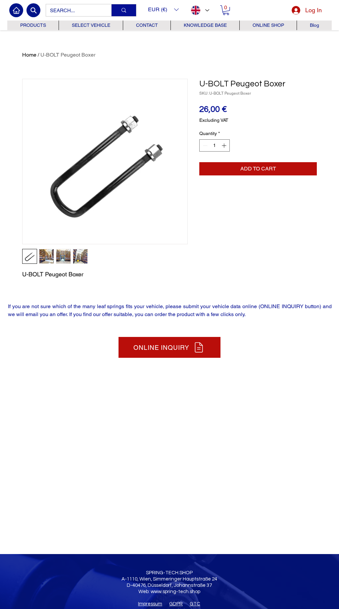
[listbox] (163, 9)
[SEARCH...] (123, 10)
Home (29, 55)
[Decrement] (204, 145)
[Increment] (224, 145)
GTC (195, 603)
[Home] (16, 10)
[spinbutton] (214, 145)
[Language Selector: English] (200, 10)
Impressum (150, 603)
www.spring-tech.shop (175, 591)
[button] (163, 9)
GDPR (176, 603)
